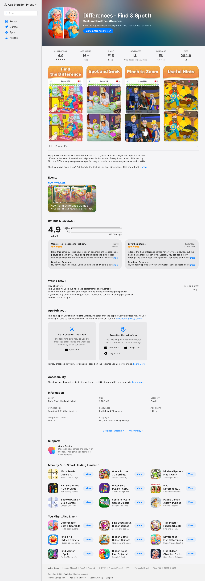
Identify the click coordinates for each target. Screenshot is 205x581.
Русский (91, 568)
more (144, 167)
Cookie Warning (96, 578)
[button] (20, 21)
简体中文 (102, 568)
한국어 (128, 568)
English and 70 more (109, 411)
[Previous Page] (45, 104)
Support (109, 578)
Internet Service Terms (57, 578)
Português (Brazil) (142, 568)
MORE (116, 257)
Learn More (139, 364)
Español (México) (69, 568)
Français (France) (116, 568)
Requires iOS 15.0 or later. (61, 411)
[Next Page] (202, 104)
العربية (82, 568)
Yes (50, 420)
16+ (152, 411)
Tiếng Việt (157, 568)
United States (53, 568)
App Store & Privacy (78, 578)
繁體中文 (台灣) (170, 568)
